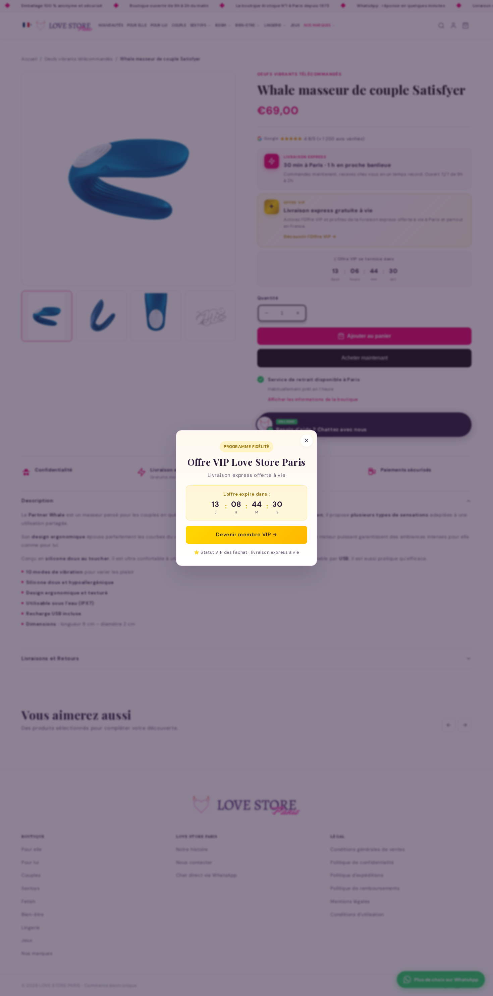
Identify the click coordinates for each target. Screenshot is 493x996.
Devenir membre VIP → (246, 534)
